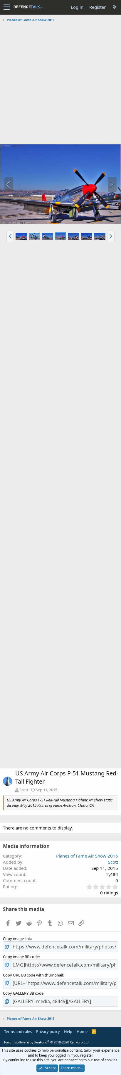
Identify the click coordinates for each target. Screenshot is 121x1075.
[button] (6, 7)
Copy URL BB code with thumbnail (33, 975)
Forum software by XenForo (47, 1042)
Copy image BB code (21, 956)
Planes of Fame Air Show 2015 (87, 856)
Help (68, 1031)
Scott (23, 789)
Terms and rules (18, 1031)
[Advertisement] (60, 84)
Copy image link (17, 938)
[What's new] (114, 7)
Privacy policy (48, 1031)
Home (82, 1031)
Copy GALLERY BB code (23, 993)
